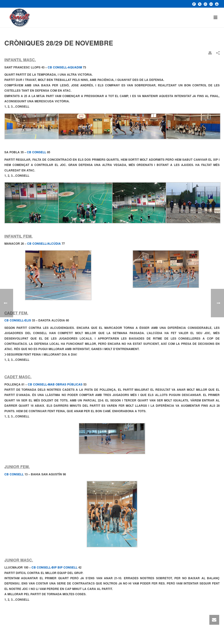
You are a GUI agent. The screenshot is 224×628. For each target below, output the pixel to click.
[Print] (210, 52)
